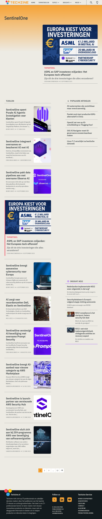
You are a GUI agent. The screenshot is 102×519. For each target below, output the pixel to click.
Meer (77, 2)
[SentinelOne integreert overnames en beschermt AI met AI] (42, 150)
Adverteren (82, 501)
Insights (66, 2)
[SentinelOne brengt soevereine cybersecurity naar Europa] (42, 276)
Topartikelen (43, 2)
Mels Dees (9, 318)
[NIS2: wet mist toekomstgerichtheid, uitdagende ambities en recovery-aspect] (71, 335)
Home (33, 2)
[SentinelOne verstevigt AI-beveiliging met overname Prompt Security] (42, 341)
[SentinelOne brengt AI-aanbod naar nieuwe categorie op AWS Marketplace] (42, 375)
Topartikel (12, 237)
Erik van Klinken (12, 160)
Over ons (81, 503)
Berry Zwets (10, 129)
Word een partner (85, 499)
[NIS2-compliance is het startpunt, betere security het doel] (71, 318)
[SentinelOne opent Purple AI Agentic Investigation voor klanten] (42, 119)
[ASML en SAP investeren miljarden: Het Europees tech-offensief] (70, 45)
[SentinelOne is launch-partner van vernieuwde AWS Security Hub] (42, 407)
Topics (54, 2)
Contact (81, 506)
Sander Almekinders (13, 386)
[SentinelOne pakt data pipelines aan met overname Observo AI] (42, 181)
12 (57, 470)
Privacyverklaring (85, 513)
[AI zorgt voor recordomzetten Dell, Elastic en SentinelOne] (42, 308)
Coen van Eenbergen (51, 81)
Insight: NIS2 (76, 281)
